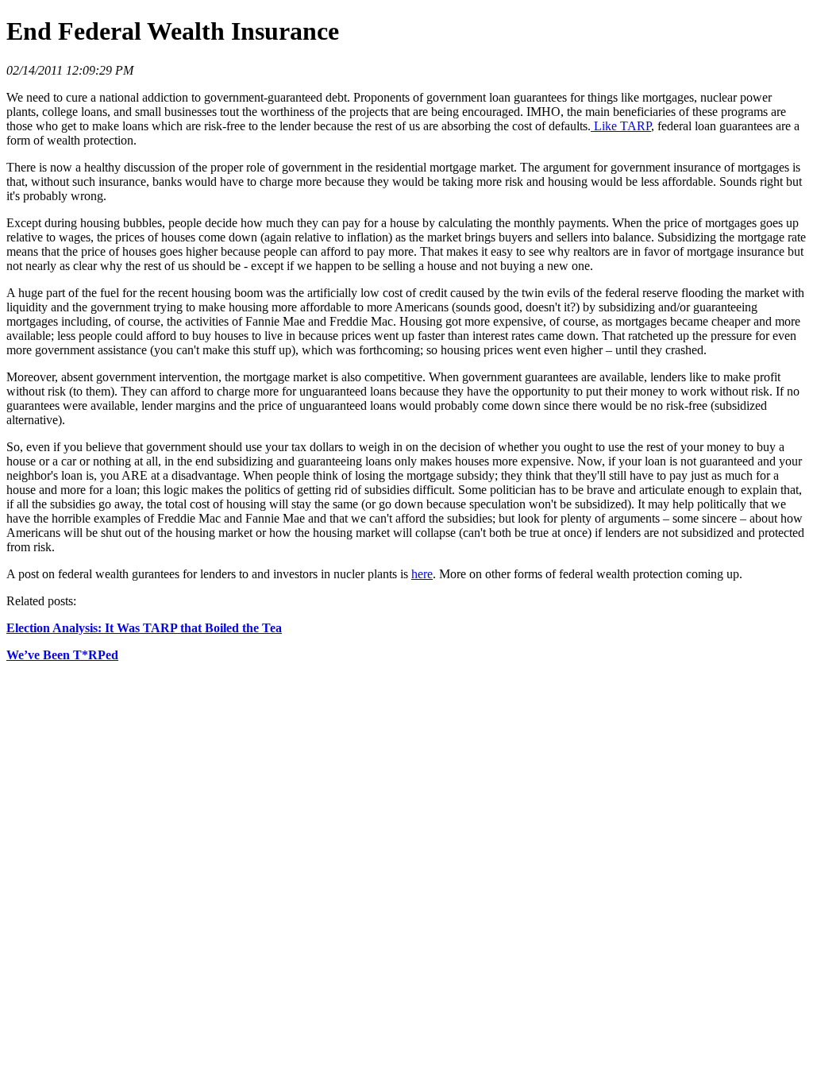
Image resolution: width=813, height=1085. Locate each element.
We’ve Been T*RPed (62, 655)
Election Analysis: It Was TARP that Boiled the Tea (144, 628)
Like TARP (621, 126)
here (422, 574)
